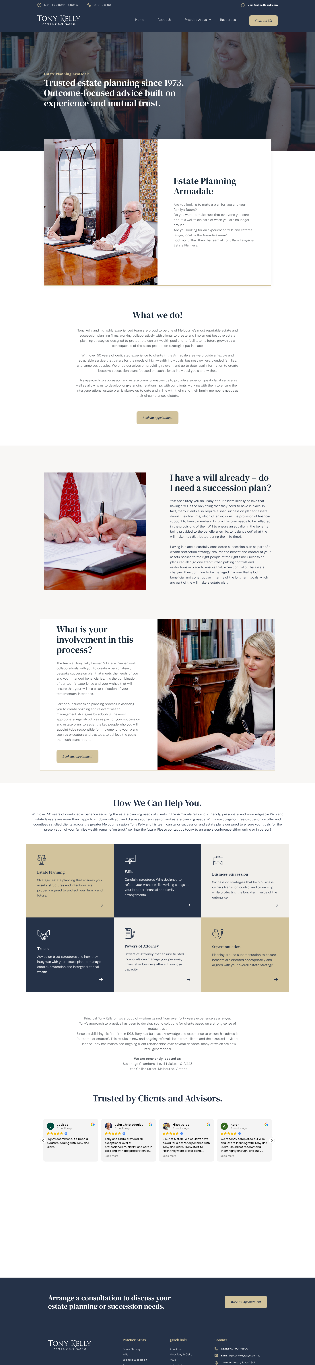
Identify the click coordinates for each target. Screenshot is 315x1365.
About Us (165, 19)
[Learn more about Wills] (188, 905)
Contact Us (263, 20)
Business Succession (135, 1359)
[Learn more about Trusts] (101, 979)
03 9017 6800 (102, 5)
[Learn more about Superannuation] (276, 979)
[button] (272, 1140)
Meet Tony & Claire (181, 1354)
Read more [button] (111, 1156)
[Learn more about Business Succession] (276, 905)
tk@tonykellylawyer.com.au (244, 1355)
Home (139, 19)
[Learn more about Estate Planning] (101, 905)
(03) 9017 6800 (239, 1348)
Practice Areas (196, 19)
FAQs (173, 1359)
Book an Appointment (157, 417)
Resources (228, 19)
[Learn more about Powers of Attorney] (188, 979)
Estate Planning (131, 1349)
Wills (125, 1354)
